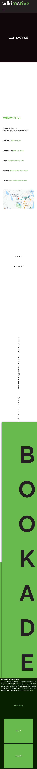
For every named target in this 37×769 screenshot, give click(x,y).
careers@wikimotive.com (18, 181)
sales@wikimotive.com (16, 161)
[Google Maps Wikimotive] (18, 199)
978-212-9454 (16, 141)
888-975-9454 (18, 151)
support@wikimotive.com (19, 171)
